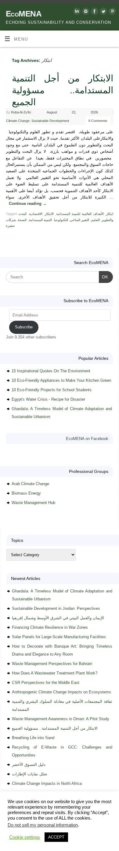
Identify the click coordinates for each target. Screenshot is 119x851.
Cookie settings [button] (24, 837)
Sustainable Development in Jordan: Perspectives (56, 608)
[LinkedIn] (76, 12)
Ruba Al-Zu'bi (21, 112)
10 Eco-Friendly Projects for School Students (52, 390)
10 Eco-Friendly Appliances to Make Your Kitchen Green (61, 380)
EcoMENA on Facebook (87, 438)
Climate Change (18, 121)
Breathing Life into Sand (33, 737)
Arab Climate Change (30, 483)
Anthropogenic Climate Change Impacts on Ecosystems (61, 692)
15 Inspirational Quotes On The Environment (51, 371)
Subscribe (24, 327)
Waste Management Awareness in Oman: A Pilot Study (60, 719)
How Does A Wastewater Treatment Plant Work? (54, 673)
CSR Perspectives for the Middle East (45, 682)
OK (103, 276)
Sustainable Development (50, 121)
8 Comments (97, 121)
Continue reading (28, 204)
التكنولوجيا (61, 220)
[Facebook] (93, 12)
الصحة (22, 220)
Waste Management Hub (33, 502)
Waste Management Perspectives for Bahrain (52, 663)
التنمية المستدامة (40, 220)
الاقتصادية (35, 214)
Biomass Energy (26, 493)
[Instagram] (85, 12)
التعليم (95, 220)
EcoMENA (23, 13)
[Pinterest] (111, 12)
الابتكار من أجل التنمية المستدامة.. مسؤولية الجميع (62, 90)
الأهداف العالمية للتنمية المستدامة (80, 214)
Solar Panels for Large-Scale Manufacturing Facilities (59, 637)
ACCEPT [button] (56, 837)
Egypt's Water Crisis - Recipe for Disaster (48, 399)
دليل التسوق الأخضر (28, 764)
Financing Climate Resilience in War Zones (50, 627)
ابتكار (109, 214)
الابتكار (49, 214)
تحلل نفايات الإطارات (29, 774)
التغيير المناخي (79, 220)
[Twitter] (102, 12)
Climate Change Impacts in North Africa (47, 783)
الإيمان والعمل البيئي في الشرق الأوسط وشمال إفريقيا (58, 618)
